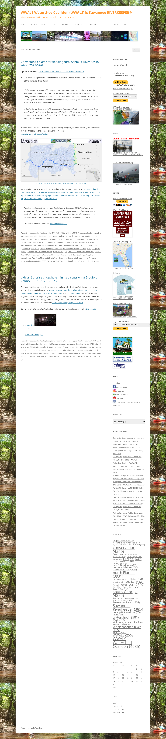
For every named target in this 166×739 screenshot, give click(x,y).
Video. (28, 328)
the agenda (91, 309)
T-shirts (116, 273)
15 (137, 675)
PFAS (75, 233)
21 (132, 678)
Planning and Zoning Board (87, 350)
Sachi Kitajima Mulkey (85, 252)
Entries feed (117, 706)
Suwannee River (126, 602)
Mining (69, 233)
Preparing (29, 325)
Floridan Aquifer (48, 245)
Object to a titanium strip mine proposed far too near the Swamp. (128, 154)
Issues (104, 25)
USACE (48, 236)
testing (86, 255)
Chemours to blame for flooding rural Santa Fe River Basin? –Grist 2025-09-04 (60, 63)
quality (23, 252)
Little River (130, 567)
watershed (40, 356)
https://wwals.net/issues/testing (35, 134)
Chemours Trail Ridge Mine (87, 239)
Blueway (138, 544)
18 (118, 678)
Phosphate (82, 233)
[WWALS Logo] (122, 354)
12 (123, 675)
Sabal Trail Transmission (126, 587)
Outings (64, 25)
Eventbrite (117, 383)
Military (63, 233)
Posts (53, 25)
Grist (56, 245)
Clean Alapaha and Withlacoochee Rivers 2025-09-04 (61, 71)
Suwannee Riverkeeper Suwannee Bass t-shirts (123, 298)
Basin (48, 341)
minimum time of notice (77, 347)
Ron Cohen (72, 252)
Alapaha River (123, 540)
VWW (118, 614)
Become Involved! (38, 25)
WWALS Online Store (122, 303)
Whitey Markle (50, 356)
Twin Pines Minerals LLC (41, 258)
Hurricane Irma (79, 245)
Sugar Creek (127, 600)
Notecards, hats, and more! (125, 316)
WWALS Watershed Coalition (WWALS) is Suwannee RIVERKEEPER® (76, 12)
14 (132, 675)
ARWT (127, 545)
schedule (28, 353)
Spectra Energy (121, 598)
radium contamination (43, 252)
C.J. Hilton (60, 239)
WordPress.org (118, 712)
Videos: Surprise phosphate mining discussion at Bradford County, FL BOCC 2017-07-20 (59, 279)
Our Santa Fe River (39, 350)
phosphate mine (69, 350)
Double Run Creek (63, 242)
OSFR (29, 350)
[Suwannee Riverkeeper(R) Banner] (122, 361)
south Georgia (44, 353)
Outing (136, 578)
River (23, 236)
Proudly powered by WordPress (32, 728)
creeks (48, 233)
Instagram (120, 391)
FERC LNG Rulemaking (123, 162)
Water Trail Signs (120, 210)
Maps (126, 25)
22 (137, 678)
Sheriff (35, 353)
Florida (86, 344)
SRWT (27, 255)
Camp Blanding (70, 239)
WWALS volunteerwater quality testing (122, 108)
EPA (53, 233)
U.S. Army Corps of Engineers (62, 258)
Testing (34, 236)
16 (141, 675)
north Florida (57, 248)
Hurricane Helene (65, 245)
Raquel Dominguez (60, 252)
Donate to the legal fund (123, 268)
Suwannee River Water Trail (41, 255)
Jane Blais (89, 245)
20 (128, 678)
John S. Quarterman (50, 347)
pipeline (119, 582)
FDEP (58, 233)
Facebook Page (122, 387)
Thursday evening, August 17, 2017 (67, 302)
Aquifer (42, 233)
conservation (50, 242)
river (22, 353)
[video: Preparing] (45, 325)
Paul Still (82, 248)
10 (114, 675)
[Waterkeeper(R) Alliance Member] (119, 367)
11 (118, 675)
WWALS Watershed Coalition (65, 261)
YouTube (119, 398)
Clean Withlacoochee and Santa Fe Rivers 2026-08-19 (128, 469)
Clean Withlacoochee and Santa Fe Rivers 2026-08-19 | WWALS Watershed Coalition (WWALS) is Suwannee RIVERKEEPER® (129, 500)
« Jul (114, 687)
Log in (115, 703)
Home (23, 25)
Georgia (132, 559)
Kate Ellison (63, 347)
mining (49, 248)
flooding (79, 344)
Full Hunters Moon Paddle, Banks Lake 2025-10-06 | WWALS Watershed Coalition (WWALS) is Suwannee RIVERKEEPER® (129, 516)
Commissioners (73, 293)
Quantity (96, 233)
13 (128, 675)
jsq (97, 261)
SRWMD (133, 598)
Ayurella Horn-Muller (76, 236)
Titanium (41, 236)
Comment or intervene (122, 184)
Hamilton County (120, 563)
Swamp (28, 236)
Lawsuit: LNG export (122, 242)
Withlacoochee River (127, 628)
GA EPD (118, 559)
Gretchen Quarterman (123, 561)
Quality (90, 233)
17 (114, 678)
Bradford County (84, 341)
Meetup (124, 394)
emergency (71, 344)
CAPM (93, 341)
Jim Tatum (38, 347)
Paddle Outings (119, 73)
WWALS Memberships (123, 88)
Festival (134, 554)
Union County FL (33, 261)
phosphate (95, 248)
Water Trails (79, 25)
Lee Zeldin (35, 248)
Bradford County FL (92, 236)
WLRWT (119, 632)
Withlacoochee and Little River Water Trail (128, 623)
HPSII (92, 344)
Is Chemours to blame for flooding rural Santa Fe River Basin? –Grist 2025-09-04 (61, 183)
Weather (55, 236)
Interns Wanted (120, 65)
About (115, 25)
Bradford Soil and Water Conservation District (38, 239)
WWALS (59, 356)
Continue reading (58, 223)
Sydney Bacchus (77, 255)
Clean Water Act (38, 242)
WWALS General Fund (122, 198)
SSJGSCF (53, 353)
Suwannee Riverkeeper (61, 255)
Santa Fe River (120, 589)
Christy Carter (26, 242)
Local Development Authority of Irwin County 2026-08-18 (128, 450)
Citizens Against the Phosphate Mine (41, 344)
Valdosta (133, 612)
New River (92, 347)
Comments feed (119, 709)
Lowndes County (125, 569)
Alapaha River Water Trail (126, 542)
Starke (59, 353)
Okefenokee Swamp (71, 248)
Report (93, 25)
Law (52, 341)
